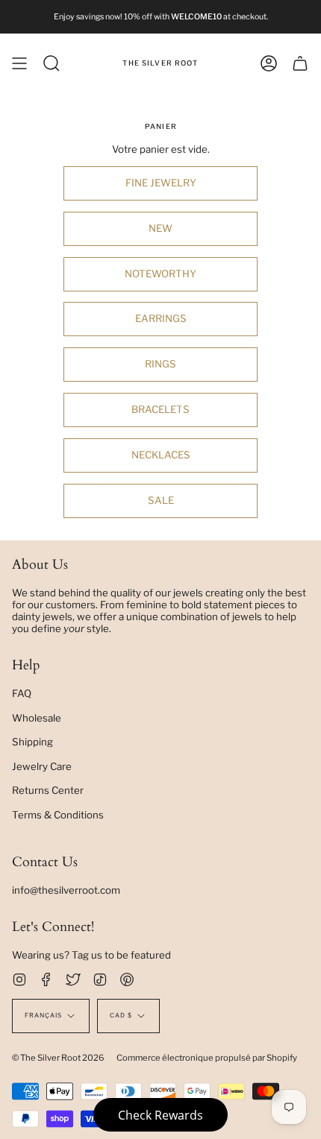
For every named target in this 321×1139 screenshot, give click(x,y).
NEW (160, 228)
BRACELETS (160, 409)
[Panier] (300, 63)
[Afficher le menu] (19, 63)
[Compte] (269, 63)
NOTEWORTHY (160, 274)
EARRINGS (161, 318)
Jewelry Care (42, 766)
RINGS (160, 364)
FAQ (21, 693)
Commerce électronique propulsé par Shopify (206, 1058)
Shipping (32, 742)
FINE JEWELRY (160, 183)
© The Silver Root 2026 (58, 1058)
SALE (161, 500)
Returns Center (48, 790)
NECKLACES (160, 455)
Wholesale (36, 718)
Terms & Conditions (58, 815)
